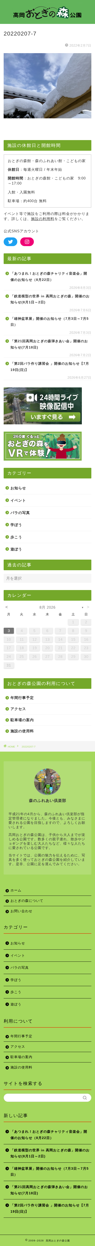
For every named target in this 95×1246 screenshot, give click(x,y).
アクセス (18, 709)
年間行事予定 (22, 698)
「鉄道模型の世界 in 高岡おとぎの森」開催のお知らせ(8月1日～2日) (50, 299)
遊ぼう (16, 549)
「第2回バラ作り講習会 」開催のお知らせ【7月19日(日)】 (49, 367)
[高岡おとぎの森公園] (47, 19)
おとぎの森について (26, 901)
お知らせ (18, 488)
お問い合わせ (21, 911)
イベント (18, 500)
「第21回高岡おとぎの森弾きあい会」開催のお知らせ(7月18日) (49, 344)
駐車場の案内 (22, 720)
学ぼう (16, 525)
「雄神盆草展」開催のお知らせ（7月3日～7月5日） (49, 322)
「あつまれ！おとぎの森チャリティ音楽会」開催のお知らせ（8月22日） (48, 277)
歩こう (16, 537)
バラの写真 (20, 513)
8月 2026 (47, 607)
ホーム (15, 890)
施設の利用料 (42, 219)
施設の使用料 (22, 731)
